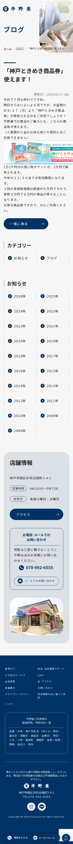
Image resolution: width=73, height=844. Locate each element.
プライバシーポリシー (17, 694)
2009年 (53, 415)
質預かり (10, 668)
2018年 (20, 355)
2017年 (53, 355)
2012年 (20, 400)
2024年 (20, 311)
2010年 (20, 415)
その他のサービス (15, 675)
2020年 (20, 341)
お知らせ (21, 258)
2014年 (20, 385)
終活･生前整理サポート (51, 668)
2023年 (53, 311)
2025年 (53, 296)
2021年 (53, 326)
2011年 (53, 400)
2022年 (20, 326)
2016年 (20, 370)
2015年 (53, 370)
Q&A (41, 675)
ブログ (20, 48)
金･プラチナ (45, 681)
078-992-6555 (39, 797)
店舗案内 (10, 687)
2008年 (20, 430)
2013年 (53, 385)
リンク (9, 703)
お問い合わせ (45, 687)
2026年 (20, 296)
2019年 (53, 341)
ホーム (8, 48)
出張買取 (10, 681)
